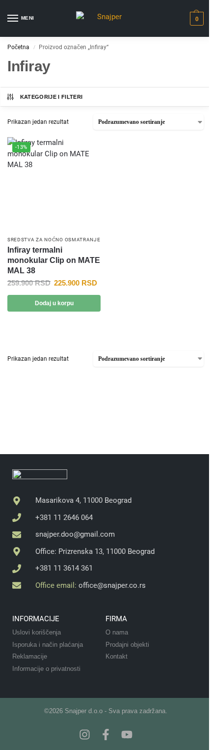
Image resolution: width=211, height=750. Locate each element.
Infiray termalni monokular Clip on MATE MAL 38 (53, 260)
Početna (18, 47)
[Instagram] (84, 734)
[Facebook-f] (105, 734)
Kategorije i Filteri (51, 97)
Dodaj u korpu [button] (54, 303)
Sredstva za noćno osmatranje (54, 239)
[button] (195, 19)
